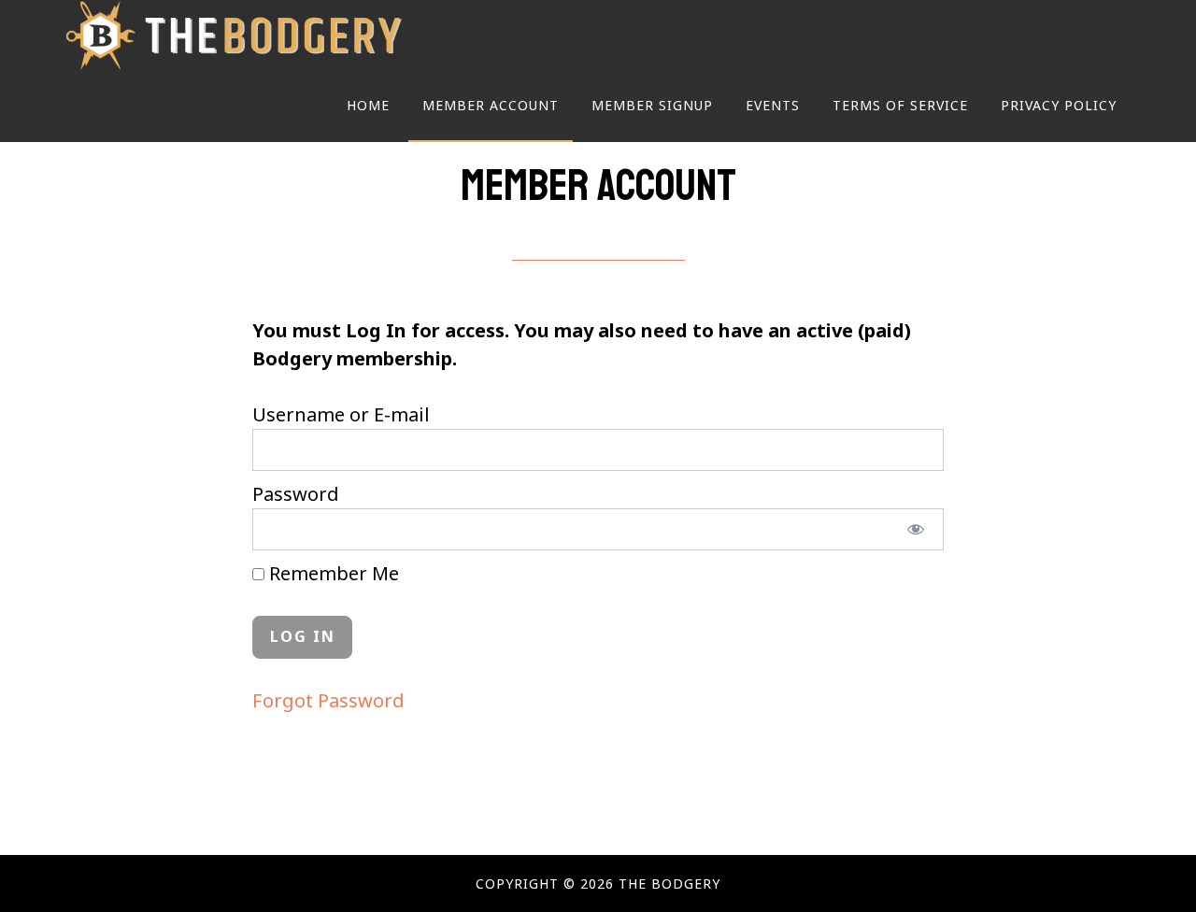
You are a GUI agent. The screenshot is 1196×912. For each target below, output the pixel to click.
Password (295, 493)
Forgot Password (328, 700)
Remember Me (331, 573)
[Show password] (916, 529)
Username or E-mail (341, 414)
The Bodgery (233, 35)
